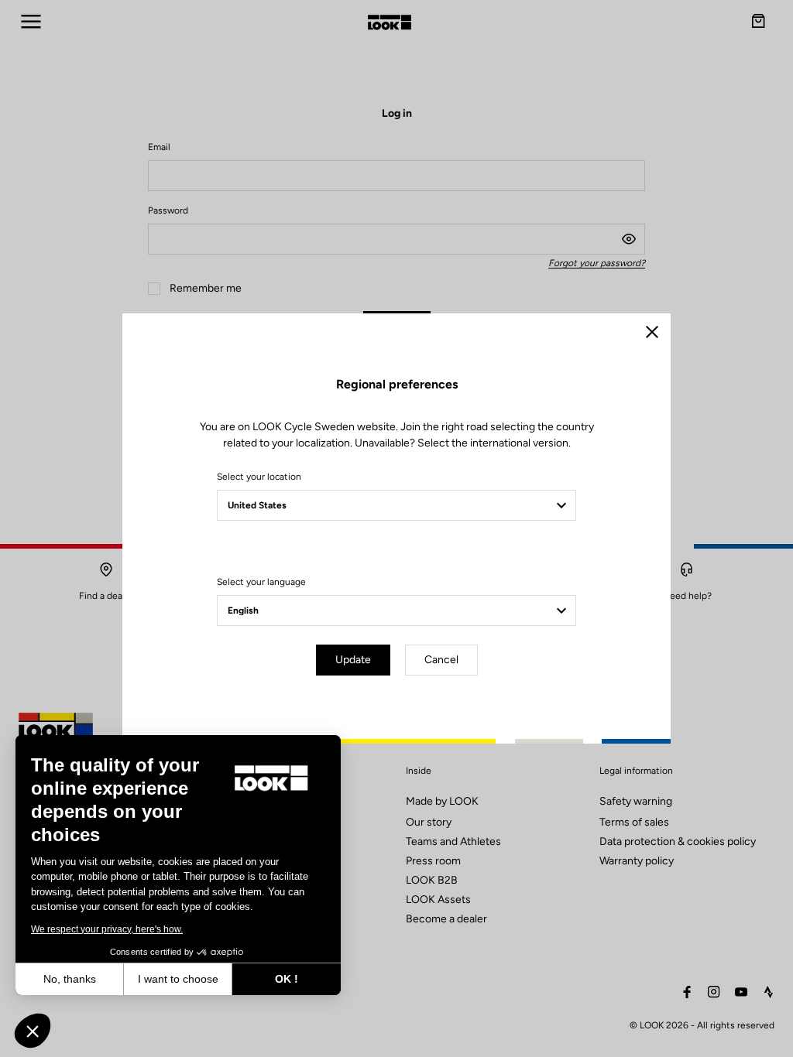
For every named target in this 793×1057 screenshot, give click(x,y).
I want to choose (178, 979)
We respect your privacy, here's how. (107, 929)
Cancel (441, 659)
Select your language (261, 581)
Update (353, 659)
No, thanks (69, 979)
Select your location (259, 476)
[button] (32, 1030)
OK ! (286, 979)
